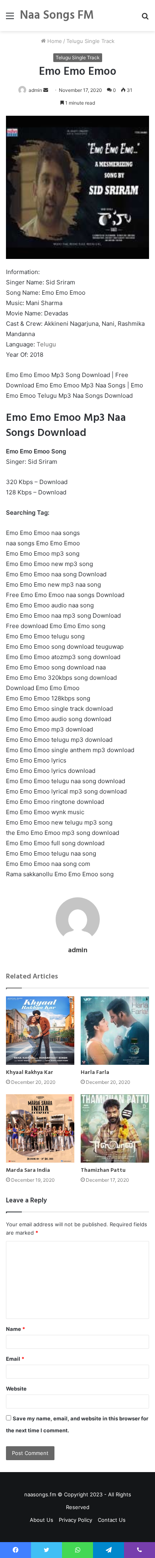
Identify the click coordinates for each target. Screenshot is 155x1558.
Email (15, 1359)
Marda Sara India (28, 1170)
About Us (41, 1520)
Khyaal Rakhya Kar (29, 1072)
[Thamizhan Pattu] (115, 1128)
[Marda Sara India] (40, 1128)
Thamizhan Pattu (103, 1170)
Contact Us (112, 1520)
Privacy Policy (75, 1520)
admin (35, 90)
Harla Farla (95, 1072)
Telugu (46, 344)
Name (15, 1329)
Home (54, 41)
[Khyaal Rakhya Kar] (40, 1030)
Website (16, 1388)
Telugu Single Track (90, 41)
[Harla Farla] (115, 1030)
